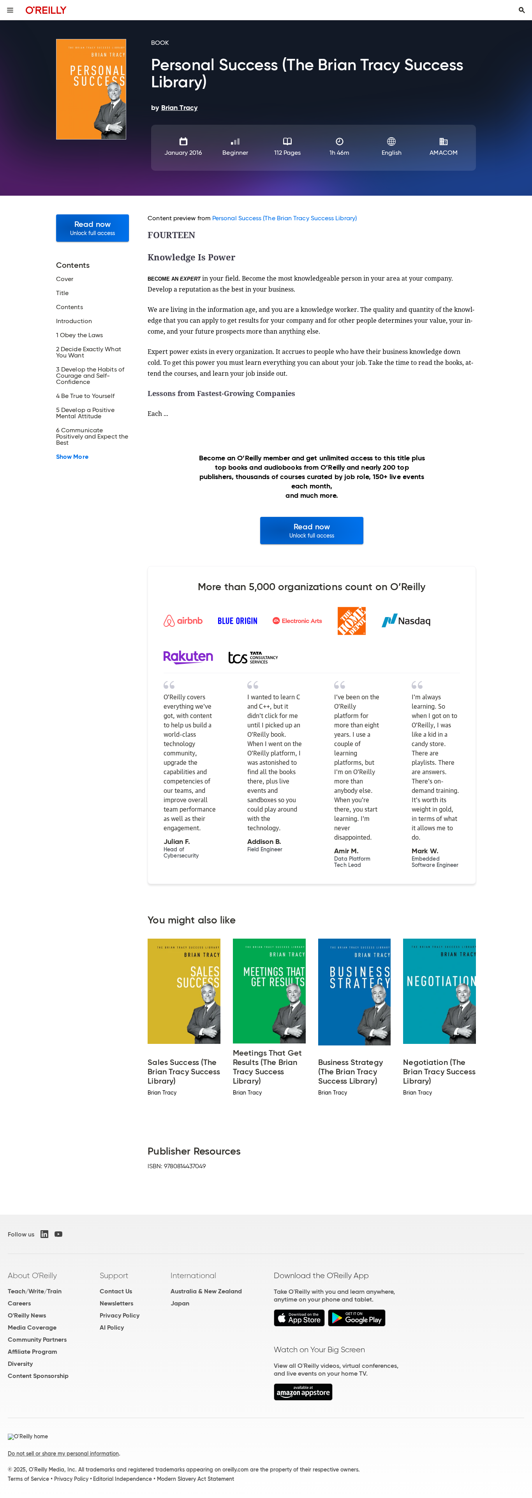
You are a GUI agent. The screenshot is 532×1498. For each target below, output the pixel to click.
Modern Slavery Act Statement (195, 1478)
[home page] (46, 10)
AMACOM (443, 152)
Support (114, 1275)
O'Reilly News (27, 1315)
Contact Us (116, 1291)
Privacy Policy (119, 1315)
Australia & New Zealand (206, 1291)
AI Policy (112, 1327)
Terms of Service (28, 1478)
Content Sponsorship (38, 1376)
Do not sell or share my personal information (63, 1453)
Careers (19, 1303)
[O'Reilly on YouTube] (58, 1234)
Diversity (20, 1364)
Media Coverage (32, 1327)
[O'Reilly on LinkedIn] (44, 1234)
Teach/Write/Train (35, 1291)
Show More (72, 457)
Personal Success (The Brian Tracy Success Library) (284, 218)
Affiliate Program (32, 1352)
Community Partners (37, 1339)
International (193, 1275)
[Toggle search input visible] (522, 10)
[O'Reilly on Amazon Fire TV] (303, 1398)
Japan (180, 1303)
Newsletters (116, 1303)
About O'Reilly (32, 1275)
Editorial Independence (122, 1478)
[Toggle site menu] (10, 10)
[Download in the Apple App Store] (299, 1324)
